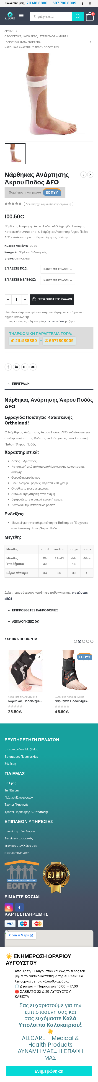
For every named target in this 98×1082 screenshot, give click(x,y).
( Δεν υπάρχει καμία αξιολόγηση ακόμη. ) (49, 204)
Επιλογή (39, 657)
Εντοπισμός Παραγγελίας (21, 757)
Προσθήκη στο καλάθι (55, 299)
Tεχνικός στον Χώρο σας (21, 846)
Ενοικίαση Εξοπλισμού (20, 831)
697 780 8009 (64, 3)
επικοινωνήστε (54, 321)
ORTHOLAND (22, 258)
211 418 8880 (26, 3)
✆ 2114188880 (24, 340)
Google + (24, 367)
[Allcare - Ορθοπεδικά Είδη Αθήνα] (11, 16)
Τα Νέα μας (12, 790)
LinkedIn (16, 367)
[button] (75, 641)
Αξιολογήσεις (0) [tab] (25, 621)
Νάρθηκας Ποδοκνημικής (32, 252)
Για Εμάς (10, 783)
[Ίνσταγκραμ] (90, 3)
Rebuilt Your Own (17, 853)
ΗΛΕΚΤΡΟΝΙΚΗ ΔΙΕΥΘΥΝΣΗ (33, 367)
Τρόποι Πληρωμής (16, 804)
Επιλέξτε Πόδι (16, 268)
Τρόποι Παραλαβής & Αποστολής (26, 812)
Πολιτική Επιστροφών (19, 797)
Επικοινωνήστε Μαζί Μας (21, 749)
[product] (26, 671)
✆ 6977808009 (59, 340)
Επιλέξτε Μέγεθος (20, 280)
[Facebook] (82, 3)
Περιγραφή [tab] (20, 384)
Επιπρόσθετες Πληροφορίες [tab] (35, 610)
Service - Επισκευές (19, 838)
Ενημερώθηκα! (49, 1071)
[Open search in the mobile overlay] (57, 16)
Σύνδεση (10, 764)
